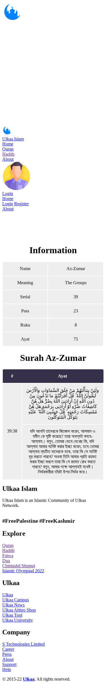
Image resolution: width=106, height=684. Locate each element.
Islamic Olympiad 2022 (23, 570)
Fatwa (7, 555)
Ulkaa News (13, 605)
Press (7, 654)
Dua (6, 560)
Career (8, 649)
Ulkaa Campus (15, 599)
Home (7, 144)
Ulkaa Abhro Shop (19, 610)
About (8, 159)
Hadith (8, 154)
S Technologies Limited (23, 644)
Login (7, 193)
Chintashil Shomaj (18, 565)
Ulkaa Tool (12, 615)
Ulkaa (7, 594)
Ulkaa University (17, 620)
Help (6, 669)
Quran (8, 149)
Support (9, 664)
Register (21, 203)
